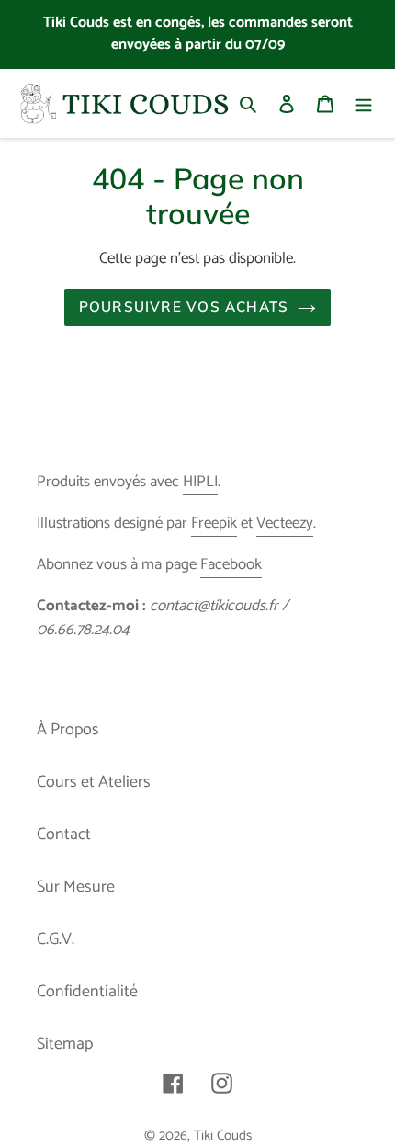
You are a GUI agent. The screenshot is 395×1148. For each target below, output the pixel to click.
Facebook (231, 564)
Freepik (214, 523)
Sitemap (65, 1044)
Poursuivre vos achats (183, 306)
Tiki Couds (223, 1135)
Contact (64, 834)
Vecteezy (284, 523)
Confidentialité (87, 992)
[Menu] (363, 103)
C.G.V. (55, 939)
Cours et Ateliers (94, 782)
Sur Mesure (76, 887)
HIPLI (200, 481)
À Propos (68, 730)
